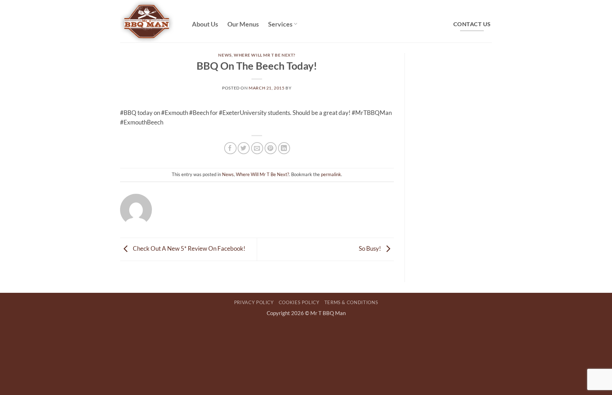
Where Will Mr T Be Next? (264, 55)
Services (280, 24)
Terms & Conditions (351, 302)
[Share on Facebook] (230, 148)
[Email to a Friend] (257, 148)
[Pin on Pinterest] (271, 148)
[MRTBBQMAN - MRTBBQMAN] (150, 21)
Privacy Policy (254, 302)
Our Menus (243, 24)
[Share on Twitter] (244, 148)
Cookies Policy (299, 302)
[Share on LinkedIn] (284, 148)
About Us (205, 24)
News (224, 55)
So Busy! (370, 248)
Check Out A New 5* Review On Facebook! (188, 248)
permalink (331, 174)
